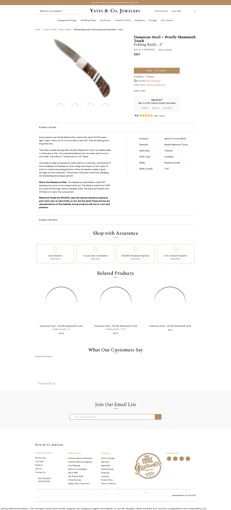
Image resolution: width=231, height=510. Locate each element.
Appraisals (105, 465)
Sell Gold (105, 462)
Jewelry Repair (107, 469)
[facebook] (169, 459)
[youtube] (188, 459)
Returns (150, 84)
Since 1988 (73, 472)
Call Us (145, 107)
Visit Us (38, 468)
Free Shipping (74, 465)
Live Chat (167, 107)
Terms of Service (108, 483)
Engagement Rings (67, 20)
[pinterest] (175, 459)
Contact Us (40, 472)
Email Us (39, 465)
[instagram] (181, 459)
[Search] (38, 11)
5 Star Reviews (74, 480)
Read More (55, 259)
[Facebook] (153, 90)
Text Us (155, 107)
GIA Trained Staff (75, 476)
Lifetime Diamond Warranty (80, 458)
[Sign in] (186, 11)
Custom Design (108, 458)
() (195, 11)
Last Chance (167, 20)
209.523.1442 (44, 481)
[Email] (148, 90)
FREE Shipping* (153, 80)
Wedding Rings (88, 20)
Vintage (153, 20)
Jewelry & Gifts (123, 20)
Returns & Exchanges (77, 469)
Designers (140, 20)
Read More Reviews (43, 356)
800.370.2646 (44, 478)
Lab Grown (105, 20)
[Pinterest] (158, 90)
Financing (105, 472)
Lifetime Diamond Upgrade (80, 462)
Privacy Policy (107, 480)
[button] (115, 127)
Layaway (105, 476)
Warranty (161, 84)
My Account (40, 458)
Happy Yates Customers (79, 483)
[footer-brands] (148, 466)
